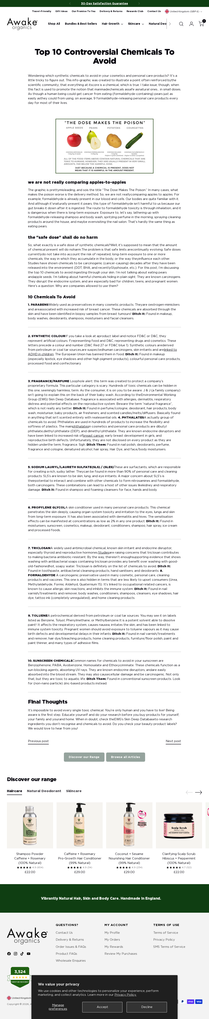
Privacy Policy (164, 939)
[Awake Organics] (22, 24)
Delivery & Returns (70, 939)
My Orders (112, 939)
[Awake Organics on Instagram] (15, 954)
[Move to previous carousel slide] (189, 792)
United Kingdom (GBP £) (184, 11)
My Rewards (113, 947)
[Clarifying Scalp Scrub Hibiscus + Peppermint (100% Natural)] (179, 825)
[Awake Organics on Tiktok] (22, 954)
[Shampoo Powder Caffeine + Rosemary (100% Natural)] (30, 825)
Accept (102, 1007)
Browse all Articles (125, 757)
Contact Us (64, 933)
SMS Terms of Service (169, 947)
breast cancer (93, 435)
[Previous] (70, 3)
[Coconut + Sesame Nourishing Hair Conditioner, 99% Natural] (129, 825)
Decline (146, 1007)
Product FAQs (66, 954)
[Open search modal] (181, 24)
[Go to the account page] (190, 24)
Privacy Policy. (126, 995)
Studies (103, 552)
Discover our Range (84, 757)
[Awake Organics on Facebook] (9, 954)
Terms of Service (165, 933)
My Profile (112, 933)
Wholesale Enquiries (71, 960)
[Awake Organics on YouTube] (29, 954)
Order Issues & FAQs (71, 947)
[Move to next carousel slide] (198, 792)
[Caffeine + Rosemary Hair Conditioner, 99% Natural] (80, 825)
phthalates (80, 426)
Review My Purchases (120, 954)
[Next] (139, 3)
